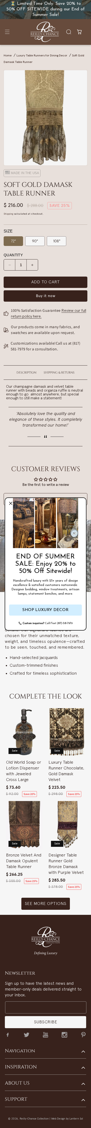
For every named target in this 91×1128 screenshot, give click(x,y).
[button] (11, 503)
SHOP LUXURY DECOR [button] (45, 610)
